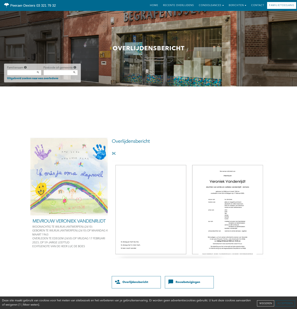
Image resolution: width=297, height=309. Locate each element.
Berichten (236, 5)
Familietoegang (281, 5)
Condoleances (210, 5)
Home (154, 5)
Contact (257, 5)
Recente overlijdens (178, 5)
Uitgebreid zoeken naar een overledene (32, 78)
